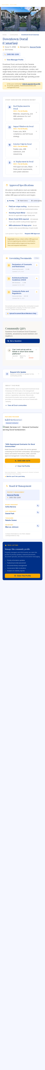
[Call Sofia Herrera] (38, 505)
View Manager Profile (15, 60)
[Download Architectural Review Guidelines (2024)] (36, 278)
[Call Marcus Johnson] (38, 526)
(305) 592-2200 (13, 54)
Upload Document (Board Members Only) (22, 313)
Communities (14, 35)
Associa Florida (35, 47)
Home (5, 35)
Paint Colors (24, 200)
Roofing (11, 200)
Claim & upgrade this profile (31, 84)
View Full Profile (23, 466)
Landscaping (37, 200)
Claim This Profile (24, 576)
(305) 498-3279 (23, 461)
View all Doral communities (17, 405)
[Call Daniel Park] (38, 512)
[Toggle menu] (41, 3)
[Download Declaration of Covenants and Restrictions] (36, 264)
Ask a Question (16, 341)
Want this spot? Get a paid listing (15, 476)
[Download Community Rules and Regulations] (36, 291)
